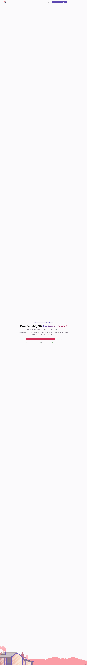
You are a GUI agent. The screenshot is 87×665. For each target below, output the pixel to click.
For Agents (48, 2)
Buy (30, 2)
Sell (35, 2)
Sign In (83, 2)
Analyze (23, 2)
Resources (40, 2)
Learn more (59, 339)
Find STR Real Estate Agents (59, 2)
